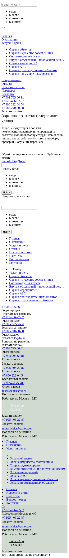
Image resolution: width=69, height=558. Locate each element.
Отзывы (7, 83)
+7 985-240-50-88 (13, 107)
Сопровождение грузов (24, 56)
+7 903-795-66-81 (13, 97)
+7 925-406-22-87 (13, 101)
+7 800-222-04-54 (13, 104)
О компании (10, 39)
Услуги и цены (11, 43)
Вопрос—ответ (11, 80)
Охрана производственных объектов (33, 70)
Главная (7, 36)
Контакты (8, 94)
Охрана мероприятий (23, 63)
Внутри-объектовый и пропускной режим (36, 59)
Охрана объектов (20, 49)
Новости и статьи (13, 87)
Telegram (15, 409)
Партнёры (8, 90)
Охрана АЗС (17, 66)
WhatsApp (16, 405)
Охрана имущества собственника (31, 53)
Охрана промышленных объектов (31, 73)
